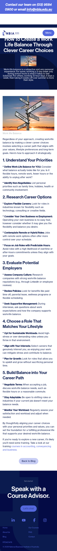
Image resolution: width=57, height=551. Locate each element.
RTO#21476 (7, 542)
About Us (6, 532)
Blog (4, 537)
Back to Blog (28, 461)
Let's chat (28, 508)
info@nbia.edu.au (39, 9)
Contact (31, 537)
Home (5, 528)
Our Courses (33, 528)
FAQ (30, 532)
